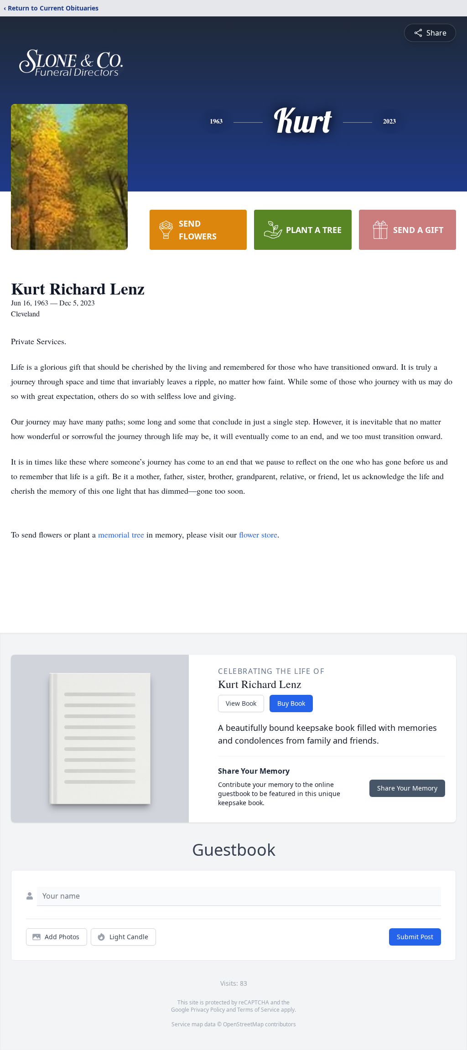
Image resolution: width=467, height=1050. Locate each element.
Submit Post (415, 936)
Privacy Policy (208, 1010)
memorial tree (121, 534)
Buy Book (291, 703)
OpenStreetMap (243, 1024)
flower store (258, 534)
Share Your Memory (407, 788)
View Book (241, 703)
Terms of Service (258, 1010)
